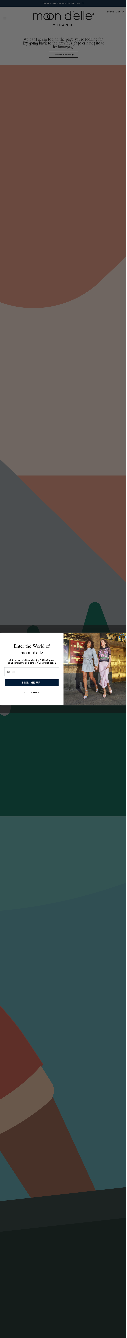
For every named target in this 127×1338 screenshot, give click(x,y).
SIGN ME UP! (30, 682)
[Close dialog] (121, 637)
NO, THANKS (30, 692)
